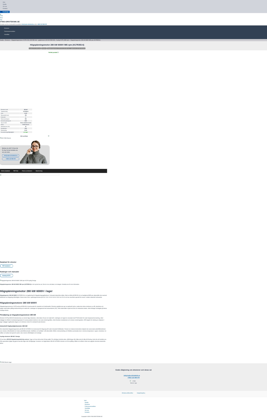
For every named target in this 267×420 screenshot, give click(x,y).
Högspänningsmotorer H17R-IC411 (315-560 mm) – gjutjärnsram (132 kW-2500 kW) (33, 40)
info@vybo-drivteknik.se (28, 24)
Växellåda (6, 34)
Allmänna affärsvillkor (127, 393)
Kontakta (5, 8)
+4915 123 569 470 (42, 24)
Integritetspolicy (141, 393)
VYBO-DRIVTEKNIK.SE (10, 22)
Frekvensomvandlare (9, 31)
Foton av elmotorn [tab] (27, 171)
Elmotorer (6, 28)
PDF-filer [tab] (15, 171)
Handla (4, 4)
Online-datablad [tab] (5, 171)
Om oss (5, 6)
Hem (4, 2)
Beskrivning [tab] (39, 171)
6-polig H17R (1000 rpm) (62, 40)
